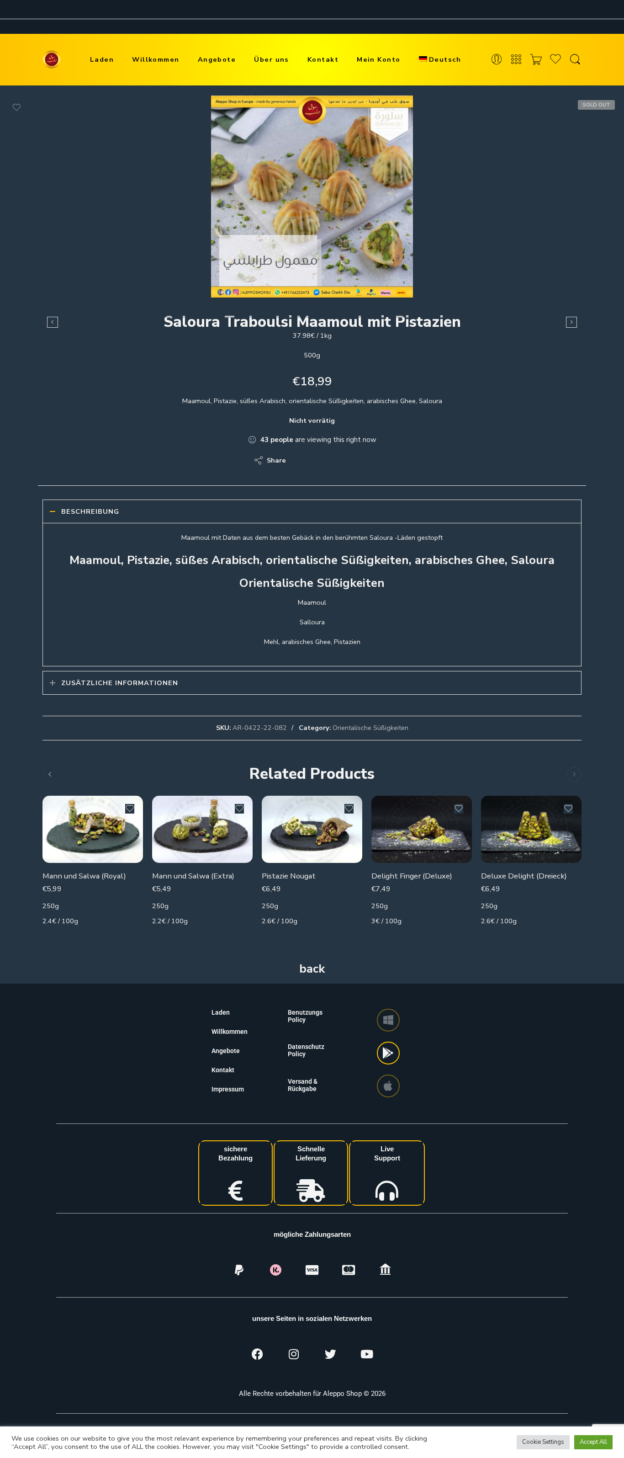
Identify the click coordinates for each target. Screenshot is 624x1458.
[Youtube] (366, 1354)
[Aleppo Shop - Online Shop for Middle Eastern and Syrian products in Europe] (51, 59)
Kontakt (322, 59)
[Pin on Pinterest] (337, 460)
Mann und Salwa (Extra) (193, 876)
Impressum (228, 1089)
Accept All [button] (593, 1442)
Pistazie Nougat (289, 876)
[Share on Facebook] (319, 460)
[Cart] (535, 59)
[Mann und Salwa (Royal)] (92, 829)
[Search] (575, 60)
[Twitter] (330, 1354)
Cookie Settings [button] (543, 1442)
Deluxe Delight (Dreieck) (524, 876)
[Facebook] (257, 1354)
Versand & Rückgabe (302, 1085)
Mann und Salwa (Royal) (84, 876)
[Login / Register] (496, 59)
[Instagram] (293, 1354)
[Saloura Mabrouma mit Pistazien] (571, 322)
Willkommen (156, 59)
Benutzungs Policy (305, 1016)
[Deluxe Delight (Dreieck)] (531, 829)
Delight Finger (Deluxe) (411, 876)
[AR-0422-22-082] (312, 197)
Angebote (217, 59)
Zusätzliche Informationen (119, 682)
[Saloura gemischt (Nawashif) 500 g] (52, 322)
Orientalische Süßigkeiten (370, 727)
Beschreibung (90, 511)
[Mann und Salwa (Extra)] (202, 829)
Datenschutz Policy (306, 1050)
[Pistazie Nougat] (312, 829)
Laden (102, 59)
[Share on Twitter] (300, 460)
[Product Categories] (516, 59)
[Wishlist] (16, 107)
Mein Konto (379, 59)
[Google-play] (388, 1053)
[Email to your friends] (355, 460)
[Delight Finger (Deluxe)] (421, 829)
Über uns (271, 59)
